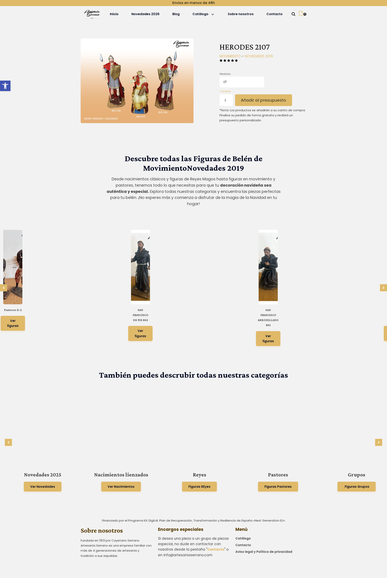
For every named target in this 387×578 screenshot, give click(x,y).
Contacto (274, 14)
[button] (5, 86)
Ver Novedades (42, 486)
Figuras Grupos (356, 486)
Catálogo (200, 14)
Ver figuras (13, 323)
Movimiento (230, 56)
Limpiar (226, 91)
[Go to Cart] (302, 14)
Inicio (114, 14)
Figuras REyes (199, 486)
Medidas (225, 74)
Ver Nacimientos (121, 486)
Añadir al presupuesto (263, 100)
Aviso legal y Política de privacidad (263, 552)
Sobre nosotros (241, 14)
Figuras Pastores (278, 486)
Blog (176, 14)
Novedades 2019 (259, 56)
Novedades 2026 (145, 14)
